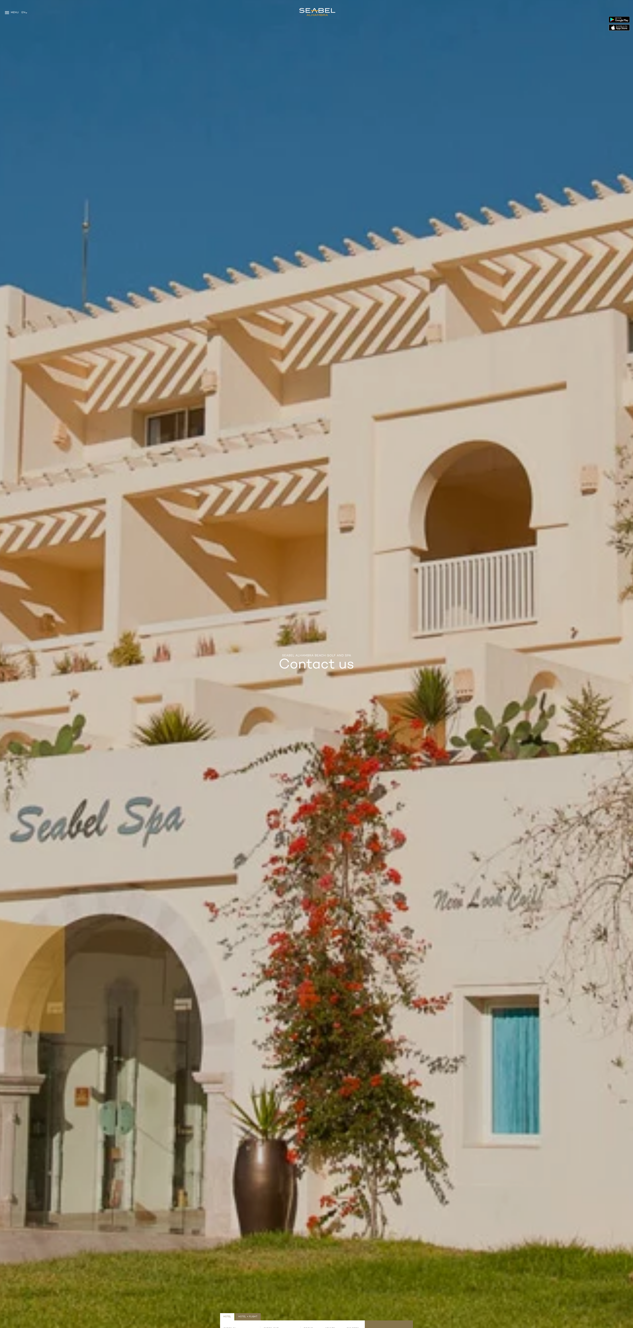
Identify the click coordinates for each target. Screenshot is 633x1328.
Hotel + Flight (247, 1316)
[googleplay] (619, 20)
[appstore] (619, 27)
